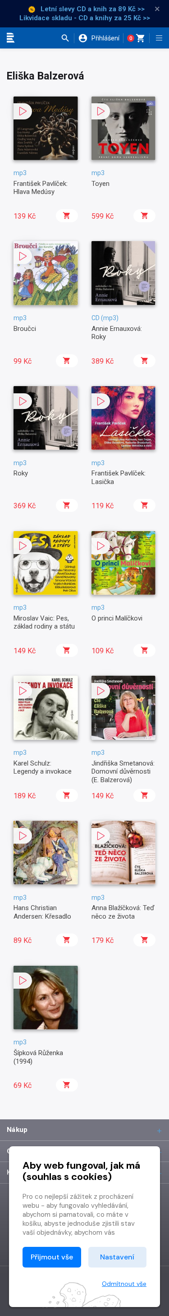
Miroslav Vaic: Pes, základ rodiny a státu (44, 622)
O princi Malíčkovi (116, 618)
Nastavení (117, 1257)
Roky (21, 473)
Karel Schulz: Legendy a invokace (43, 767)
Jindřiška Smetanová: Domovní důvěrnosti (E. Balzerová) (123, 771)
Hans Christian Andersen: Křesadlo (42, 912)
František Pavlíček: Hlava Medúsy (41, 188)
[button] (67, 38)
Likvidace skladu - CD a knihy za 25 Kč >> (84, 18)
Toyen (100, 184)
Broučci (25, 329)
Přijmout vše (52, 1257)
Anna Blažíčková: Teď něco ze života (123, 912)
